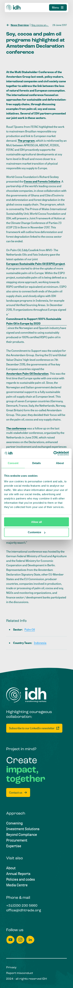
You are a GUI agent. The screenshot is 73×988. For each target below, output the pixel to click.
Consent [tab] (13, 463)
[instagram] (20, 940)
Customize (34, 532)
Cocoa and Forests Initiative (42, 181)
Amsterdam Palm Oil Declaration (27, 374)
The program (26, 141)
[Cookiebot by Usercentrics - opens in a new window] (53, 453)
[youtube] (10, 940)
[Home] (13, 7)
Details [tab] (36, 463)
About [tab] (60, 463)
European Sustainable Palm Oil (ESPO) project (35, 264)
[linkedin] (30, 940)
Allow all (36, 521)
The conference (16, 428)
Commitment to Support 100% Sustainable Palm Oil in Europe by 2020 (33, 321)
